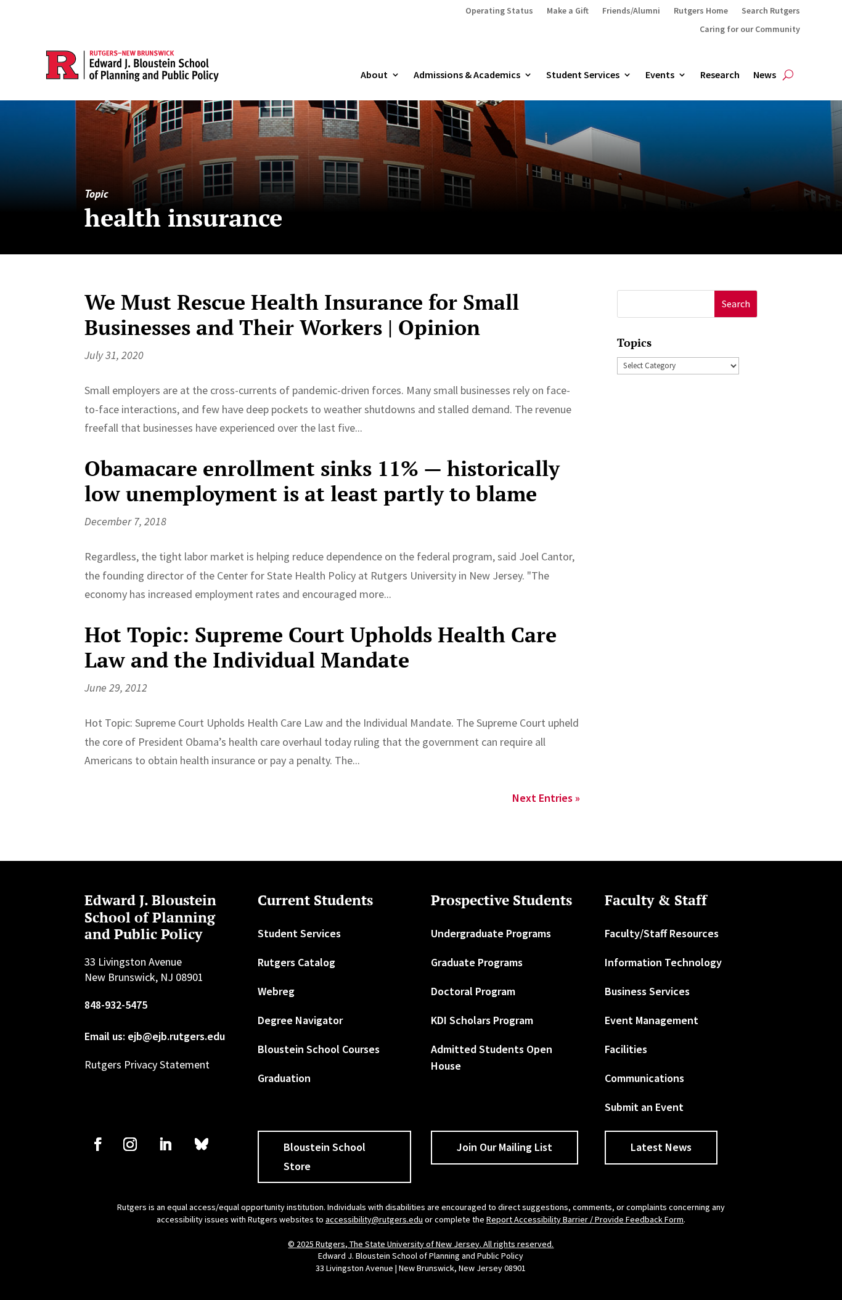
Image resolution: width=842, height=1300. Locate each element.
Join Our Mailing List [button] (504, 1147)
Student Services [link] (582, 75)
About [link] (374, 75)
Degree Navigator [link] (300, 1020)
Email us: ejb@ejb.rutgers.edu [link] (154, 1036)
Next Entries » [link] (546, 798)
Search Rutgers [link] (771, 11)
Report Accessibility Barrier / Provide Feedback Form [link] (585, 1219)
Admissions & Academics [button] (467, 75)
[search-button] (788, 75)
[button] (735, 304)
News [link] (764, 75)
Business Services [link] (647, 991)
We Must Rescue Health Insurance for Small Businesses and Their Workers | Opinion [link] (301, 314)
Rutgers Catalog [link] (296, 962)
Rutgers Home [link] (701, 11)
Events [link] (659, 75)
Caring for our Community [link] (750, 29)
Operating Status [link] (499, 11)
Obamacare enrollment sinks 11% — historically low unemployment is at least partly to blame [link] (322, 480)
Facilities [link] (626, 1049)
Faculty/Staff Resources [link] (662, 933)
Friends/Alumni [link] (631, 11)
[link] (98, 1144)
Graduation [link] (284, 1078)
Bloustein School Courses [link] (319, 1049)
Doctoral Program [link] (473, 991)
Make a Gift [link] (568, 11)
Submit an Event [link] (644, 1107)
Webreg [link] (276, 991)
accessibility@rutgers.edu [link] (374, 1219)
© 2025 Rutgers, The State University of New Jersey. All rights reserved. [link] (421, 1244)
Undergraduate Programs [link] (491, 933)
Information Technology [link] (663, 962)
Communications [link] (644, 1078)
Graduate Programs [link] (477, 962)
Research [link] (720, 75)
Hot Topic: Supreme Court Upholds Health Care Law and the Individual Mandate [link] (320, 647)
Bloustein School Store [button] (325, 1156)
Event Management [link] (651, 1020)
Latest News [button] (661, 1147)
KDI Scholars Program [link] (482, 1020)
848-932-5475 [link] (115, 1005)
